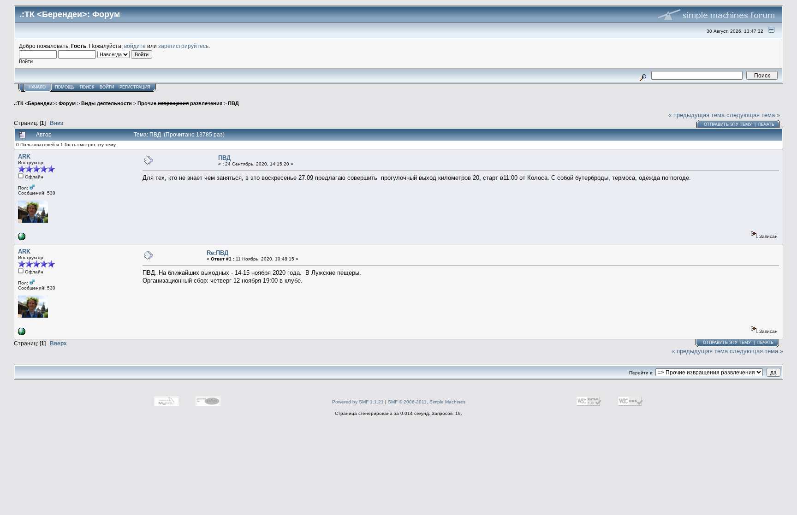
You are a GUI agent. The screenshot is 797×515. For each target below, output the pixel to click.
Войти (107, 87)
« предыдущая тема (696, 115)
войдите (135, 46)
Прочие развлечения (179, 103)
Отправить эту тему (728, 124)
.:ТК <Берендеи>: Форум (45, 103)
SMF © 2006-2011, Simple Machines (426, 401)
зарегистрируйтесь (183, 46)
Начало (37, 87)
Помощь (64, 87)
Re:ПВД (217, 252)
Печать (766, 124)
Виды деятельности (106, 103)
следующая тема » (753, 115)
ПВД (233, 103)
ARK (24, 156)
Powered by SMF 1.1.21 (358, 401)
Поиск (87, 87)
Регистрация (134, 87)
